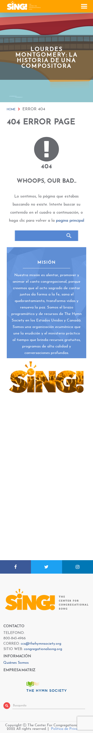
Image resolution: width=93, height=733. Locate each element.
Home (11, 109)
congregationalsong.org (43, 649)
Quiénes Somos (16, 663)
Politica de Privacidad (68, 729)
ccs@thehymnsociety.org (41, 644)
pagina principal (70, 221)
